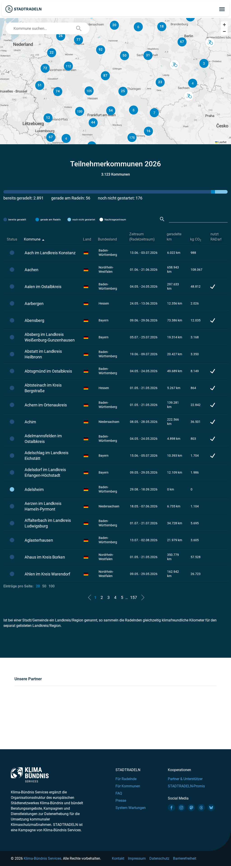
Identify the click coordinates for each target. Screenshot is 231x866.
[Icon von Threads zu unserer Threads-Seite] (201, 807)
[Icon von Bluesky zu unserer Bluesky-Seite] (211, 807)
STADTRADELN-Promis (186, 786)
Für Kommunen (128, 786)
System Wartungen (131, 808)
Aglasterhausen (39, 540)
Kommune (32, 239)
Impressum (137, 858)
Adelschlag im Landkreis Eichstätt (46, 455)
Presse (121, 800)
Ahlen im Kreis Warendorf (47, 574)
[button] (192, 83)
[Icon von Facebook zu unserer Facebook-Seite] (171, 807)
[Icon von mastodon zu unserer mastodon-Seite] (191, 807)
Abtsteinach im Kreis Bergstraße (43, 388)
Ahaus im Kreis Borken (45, 557)
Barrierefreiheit (184, 858)
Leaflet (222, 142)
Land (87, 239)
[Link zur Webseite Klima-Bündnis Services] (30, 774)
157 (133, 597)
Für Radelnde (126, 779)
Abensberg (34, 320)
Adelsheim (34, 489)
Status (12, 239)
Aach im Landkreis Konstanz (50, 252)
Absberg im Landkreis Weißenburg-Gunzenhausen (50, 337)
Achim (30, 421)
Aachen (31, 269)
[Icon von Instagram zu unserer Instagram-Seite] (181, 807)
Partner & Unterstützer (185, 779)
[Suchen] (162, 219)
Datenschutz (159, 858)
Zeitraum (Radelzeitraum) (142, 236)
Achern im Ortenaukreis (46, 405)
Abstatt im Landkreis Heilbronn (43, 354)
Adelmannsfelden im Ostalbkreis (43, 438)
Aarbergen (34, 303)
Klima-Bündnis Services (42, 858)
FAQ (119, 793)
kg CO (195, 239)
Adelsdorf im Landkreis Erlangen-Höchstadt (45, 472)
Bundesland (107, 239)
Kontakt (118, 858)
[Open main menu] (222, 9)
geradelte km (174, 236)
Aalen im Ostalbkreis (43, 286)
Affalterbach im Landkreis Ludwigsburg (48, 523)
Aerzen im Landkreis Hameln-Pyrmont (43, 506)
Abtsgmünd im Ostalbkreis (48, 371)
